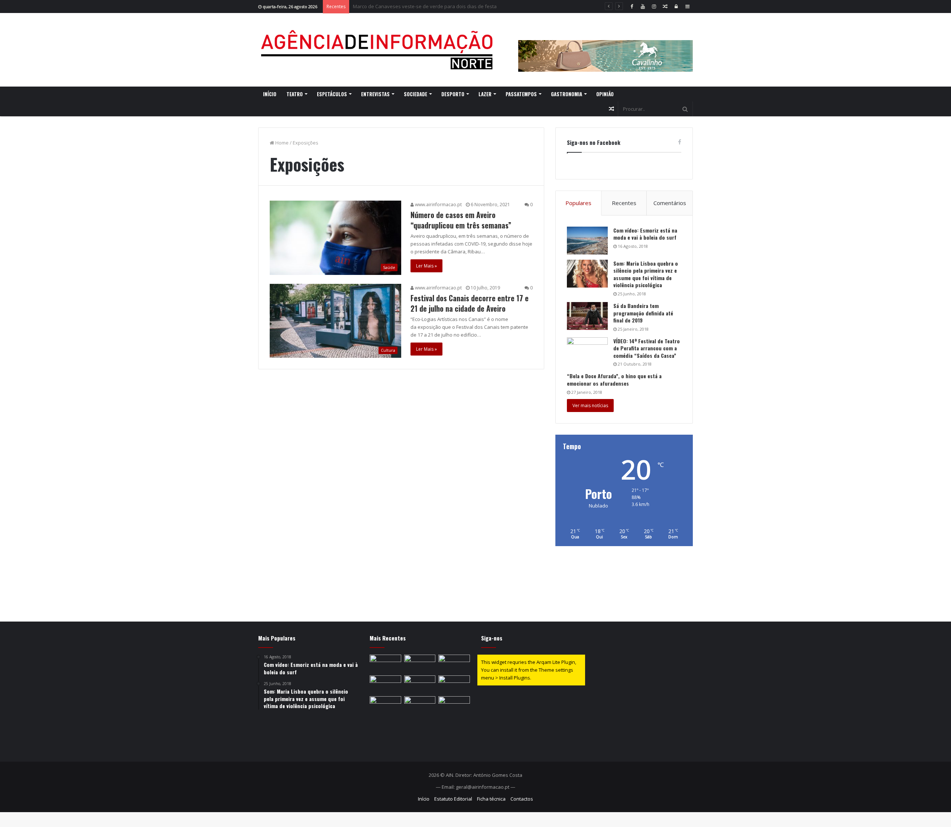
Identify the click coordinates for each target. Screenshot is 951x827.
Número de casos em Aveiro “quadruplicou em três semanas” (460, 220)
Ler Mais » (426, 266)
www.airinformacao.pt (438, 204)
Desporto (452, 94)
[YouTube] (642, 6)
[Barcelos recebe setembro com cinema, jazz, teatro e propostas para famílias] (454, 684)
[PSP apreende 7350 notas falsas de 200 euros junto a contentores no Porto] (385, 684)
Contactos (521, 798)
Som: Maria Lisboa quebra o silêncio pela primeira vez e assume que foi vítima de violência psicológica (645, 274)
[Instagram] (653, 6)
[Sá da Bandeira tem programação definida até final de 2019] (587, 316)
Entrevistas (375, 94)
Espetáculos (332, 94)
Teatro (294, 94)
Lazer (484, 94)
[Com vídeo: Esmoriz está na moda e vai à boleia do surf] (587, 240)
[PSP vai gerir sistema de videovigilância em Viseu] (420, 705)
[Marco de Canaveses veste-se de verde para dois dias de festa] (420, 663)
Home (281, 142)
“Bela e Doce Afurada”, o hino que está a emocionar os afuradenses (614, 379)
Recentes (624, 203)
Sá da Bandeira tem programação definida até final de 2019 (643, 313)
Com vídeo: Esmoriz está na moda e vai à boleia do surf (645, 233)
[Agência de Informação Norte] (379, 50)
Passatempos (521, 94)
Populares (578, 203)
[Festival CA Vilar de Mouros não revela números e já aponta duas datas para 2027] (454, 705)
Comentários (669, 203)
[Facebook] (631, 6)
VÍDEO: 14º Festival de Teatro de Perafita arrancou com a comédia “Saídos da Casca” (646, 348)
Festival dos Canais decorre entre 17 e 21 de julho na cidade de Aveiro (469, 303)
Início (269, 94)
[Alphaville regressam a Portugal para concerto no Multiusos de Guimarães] (420, 684)
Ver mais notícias (590, 405)
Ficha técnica (491, 798)
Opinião (605, 94)
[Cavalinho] (605, 45)
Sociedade (415, 94)
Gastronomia (566, 94)
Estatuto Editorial (453, 798)
